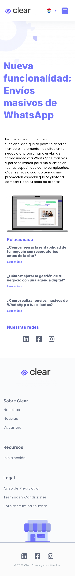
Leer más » (14, 261)
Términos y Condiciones (25, 497)
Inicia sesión (14, 457)
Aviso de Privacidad (21, 488)
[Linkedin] (26, 339)
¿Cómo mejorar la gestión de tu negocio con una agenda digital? (36, 278)
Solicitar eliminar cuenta (25, 506)
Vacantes (12, 427)
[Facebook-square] (39, 339)
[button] (65, 11)
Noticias (10, 418)
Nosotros (11, 409)
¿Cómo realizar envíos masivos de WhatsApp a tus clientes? (37, 302)
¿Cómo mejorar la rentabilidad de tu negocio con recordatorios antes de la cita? (36, 251)
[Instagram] (52, 339)
